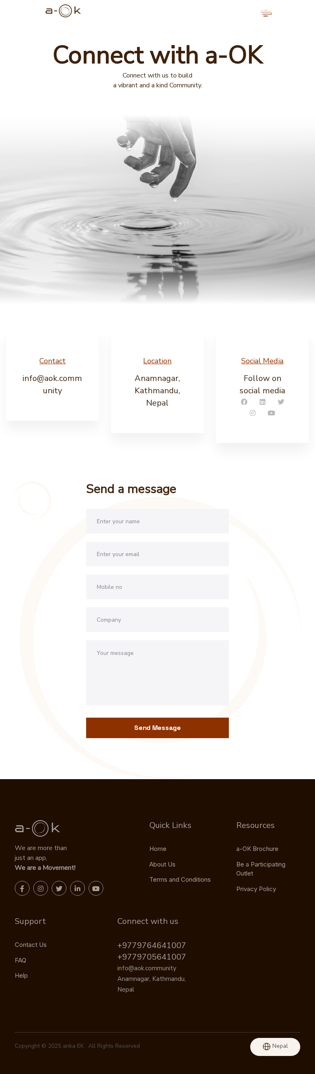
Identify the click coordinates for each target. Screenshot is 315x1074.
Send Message (157, 727)
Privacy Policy (256, 889)
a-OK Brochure (257, 849)
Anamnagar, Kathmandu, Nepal (157, 390)
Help (21, 975)
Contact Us (31, 945)
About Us (162, 864)
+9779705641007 (151, 956)
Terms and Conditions (180, 879)
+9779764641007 (151, 945)
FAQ (20, 960)
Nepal (279, 1046)
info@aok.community (146, 968)
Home (158, 849)
